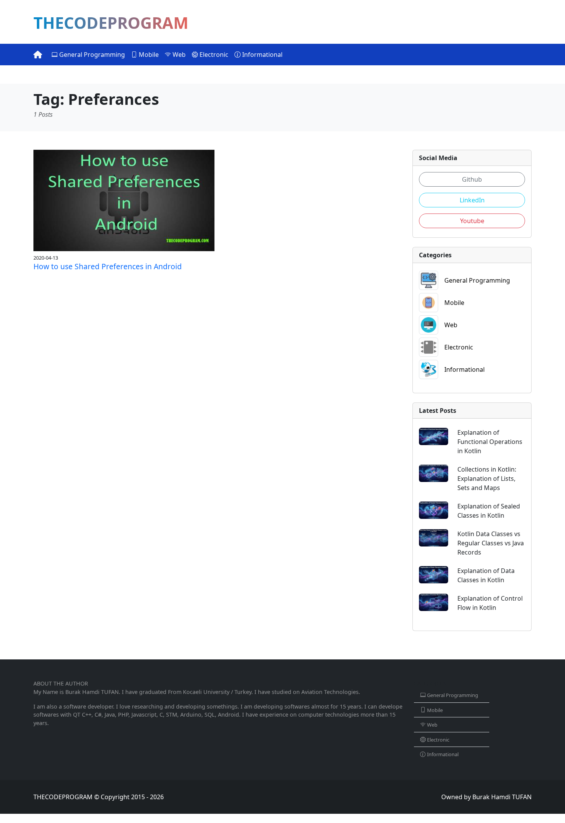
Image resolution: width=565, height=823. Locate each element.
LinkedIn (472, 200)
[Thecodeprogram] (37, 54)
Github (472, 179)
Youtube (472, 221)
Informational (261, 54)
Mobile (148, 54)
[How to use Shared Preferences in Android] (123, 199)
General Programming (91, 54)
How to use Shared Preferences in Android (107, 266)
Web (178, 54)
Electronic (213, 54)
